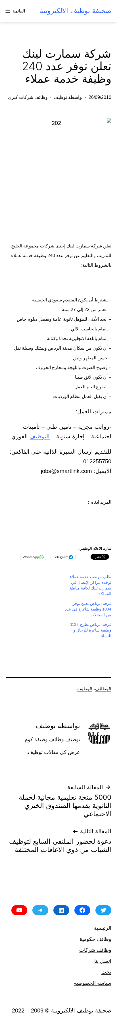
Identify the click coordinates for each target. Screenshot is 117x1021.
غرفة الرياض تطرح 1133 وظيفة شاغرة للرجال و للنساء (90, 630)
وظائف (101, 688)
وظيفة (83, 688)
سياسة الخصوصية (92, 983)
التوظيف (40, 436)
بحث (106, 972)
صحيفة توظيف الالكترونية (75, 11)
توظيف (60, 97)
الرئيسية (102, 928)
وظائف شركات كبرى (28, 97)
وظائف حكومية (95, 939)
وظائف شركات (95, 950)
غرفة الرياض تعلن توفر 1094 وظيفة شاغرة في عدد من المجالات (88, 609)
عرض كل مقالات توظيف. (53, 752)
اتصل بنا (102, 961)
